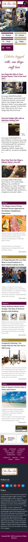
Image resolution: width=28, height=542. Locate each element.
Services (15, 457)
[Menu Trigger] (25, 3)
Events (17, 459)
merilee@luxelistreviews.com (15, 506)
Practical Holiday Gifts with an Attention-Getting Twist (12, 119)
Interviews (12, 449)
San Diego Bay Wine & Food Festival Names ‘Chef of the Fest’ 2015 (14, 76)
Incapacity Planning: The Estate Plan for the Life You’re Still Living (13, 345)
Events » (5, 257)
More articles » (22, 251)
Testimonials (10, 453)
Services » (5, 340)
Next (25, 439)
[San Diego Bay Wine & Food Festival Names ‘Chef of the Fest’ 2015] (14, 88)
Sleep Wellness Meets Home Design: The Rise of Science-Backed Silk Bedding (13, 308)
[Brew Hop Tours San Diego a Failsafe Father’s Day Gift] (14, 171)
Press (13, 451)
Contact (19, 453)
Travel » (4, 384)
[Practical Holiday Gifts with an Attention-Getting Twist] (14, 129)
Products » (5, 303)
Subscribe (22, 449)
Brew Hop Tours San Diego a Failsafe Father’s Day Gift (12, 161)
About (23, 6)
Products (7, 457)
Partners (20, 451)
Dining (10, 459)
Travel (22, 457)
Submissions (11, 455)
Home (5, 449)
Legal (19, 455)
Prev (2, 439)
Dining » (5, 203)
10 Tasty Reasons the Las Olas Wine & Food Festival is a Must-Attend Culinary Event (14, 262)
